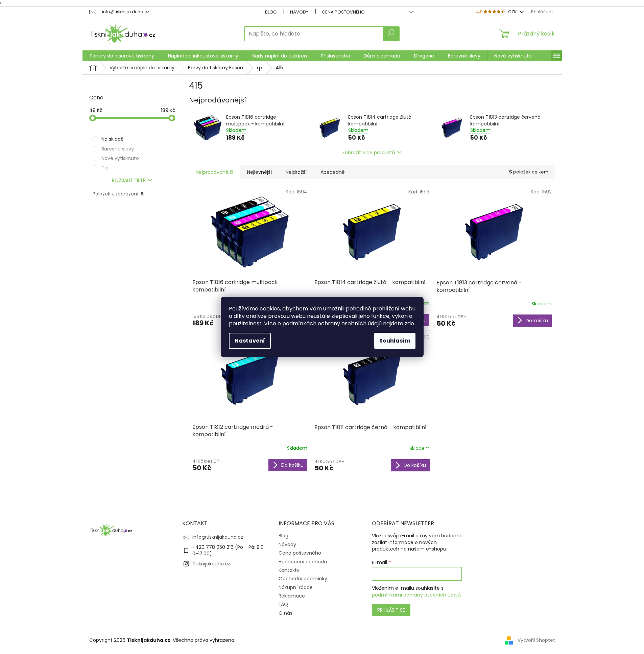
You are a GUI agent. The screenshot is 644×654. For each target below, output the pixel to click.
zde (409, 323)
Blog (271, 12)
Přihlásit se (391, 610)
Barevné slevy (117, 148)
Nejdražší (296, 172)
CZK (513, 11)
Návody (299, 12)
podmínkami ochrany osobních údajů (416, 594)
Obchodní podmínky (303, 578)
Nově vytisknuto (120, 158)
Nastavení (250, 341)
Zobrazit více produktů (368, 152)
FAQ (283, 604)
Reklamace (292, 595)
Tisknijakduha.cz (211, 563)
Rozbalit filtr (129, 180)
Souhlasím (394, 341)
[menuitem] (121, 55)
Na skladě (112, 139)
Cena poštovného (343, 12)
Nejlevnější (259, 172)
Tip (105, 167)
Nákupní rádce (296, 587)
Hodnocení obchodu (303, 561)
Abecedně (332, 172)
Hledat (391, 33)
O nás (285, 613)
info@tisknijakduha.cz (217, 537)
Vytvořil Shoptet (536, 640)
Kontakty (289, 570)
